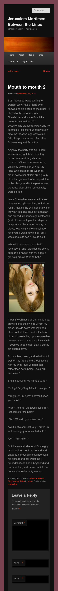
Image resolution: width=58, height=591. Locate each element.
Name (19, 562)
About (21, 54)
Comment (19, 522)
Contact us (13, 61)
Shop (41, 54)
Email (19, 578)
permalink (12, 484)
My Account (28, 61)
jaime (30, 481)
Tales (22, 481)
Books (31, 54)
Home (11, 54)
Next (46, 71)
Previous (13, 71)
